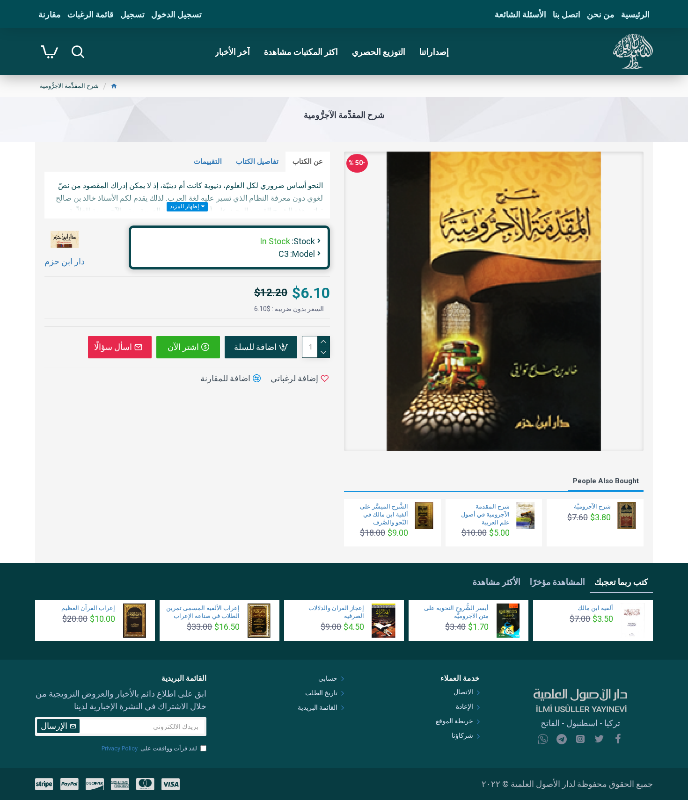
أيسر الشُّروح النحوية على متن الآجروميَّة (456, 611)
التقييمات (208, 161)
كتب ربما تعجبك (621, 582)
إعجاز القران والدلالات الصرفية (336, 611)
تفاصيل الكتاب (257, 161)
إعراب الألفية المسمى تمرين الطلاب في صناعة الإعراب (203, 611)
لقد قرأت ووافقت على (149, 748)
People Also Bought (606, 481)
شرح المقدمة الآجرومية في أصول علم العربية (485, 514)
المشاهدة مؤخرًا (557, 582)
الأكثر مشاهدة (496, 582)
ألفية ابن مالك (595, 607)
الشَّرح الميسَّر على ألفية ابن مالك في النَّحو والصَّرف (384, 514)
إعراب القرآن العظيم (88, 607)
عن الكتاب (308, 161)
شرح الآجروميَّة (592, 506)
